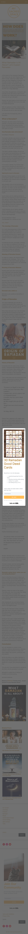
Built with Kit (14, 503)
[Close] (24, 430)
